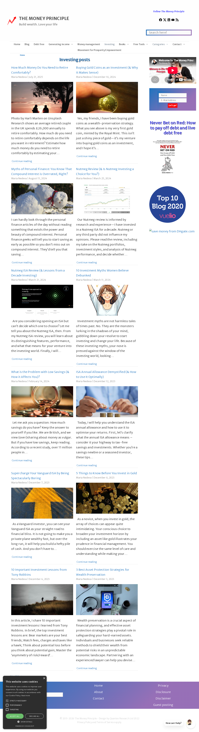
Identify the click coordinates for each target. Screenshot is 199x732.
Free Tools (139, 44)
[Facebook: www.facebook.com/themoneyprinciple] (160, 20)
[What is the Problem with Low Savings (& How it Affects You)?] (42, 414)
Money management (89, 44)
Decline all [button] (34, 716)
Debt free (39, 44)
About (98, 692)
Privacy (163, 685)
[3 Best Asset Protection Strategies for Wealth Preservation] (107, 612)
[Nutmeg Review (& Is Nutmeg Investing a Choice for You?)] (107, 212)
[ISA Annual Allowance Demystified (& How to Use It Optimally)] (107, 414)
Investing (110, 44)
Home (17, 44)
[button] (7, 701)
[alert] (25, 702)
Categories (159, 44)
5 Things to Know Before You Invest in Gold (106, 473)
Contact (177, 44)
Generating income (59, 44)
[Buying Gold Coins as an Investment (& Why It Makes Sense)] (107, 110)
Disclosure (163, 692)
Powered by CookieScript (24, 726)
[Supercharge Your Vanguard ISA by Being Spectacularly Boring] (42, 516)
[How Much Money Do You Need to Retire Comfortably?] (42, 110)
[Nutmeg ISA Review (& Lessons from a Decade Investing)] (42, 313)
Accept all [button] (15, 716)
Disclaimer (163, 698)
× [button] (44, 678)
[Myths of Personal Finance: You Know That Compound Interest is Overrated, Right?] (42, 212)
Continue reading (22, 161)
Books (122, 44)
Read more (25, 695)
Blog (27, 44)
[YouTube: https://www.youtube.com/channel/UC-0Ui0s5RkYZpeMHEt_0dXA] (173, 20)
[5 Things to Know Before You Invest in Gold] (107, 511)
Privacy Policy (84, 722)
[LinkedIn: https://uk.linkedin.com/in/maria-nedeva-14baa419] (169, 20)
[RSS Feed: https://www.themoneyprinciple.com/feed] (177, 20)
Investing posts (74, 59)
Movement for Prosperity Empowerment (99, 50)
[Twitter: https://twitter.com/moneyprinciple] (165, 20)
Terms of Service (106, 722)
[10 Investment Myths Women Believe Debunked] (107, 313)
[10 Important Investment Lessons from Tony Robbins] (42, 612)
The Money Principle (44, 18)
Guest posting (163, 705)
